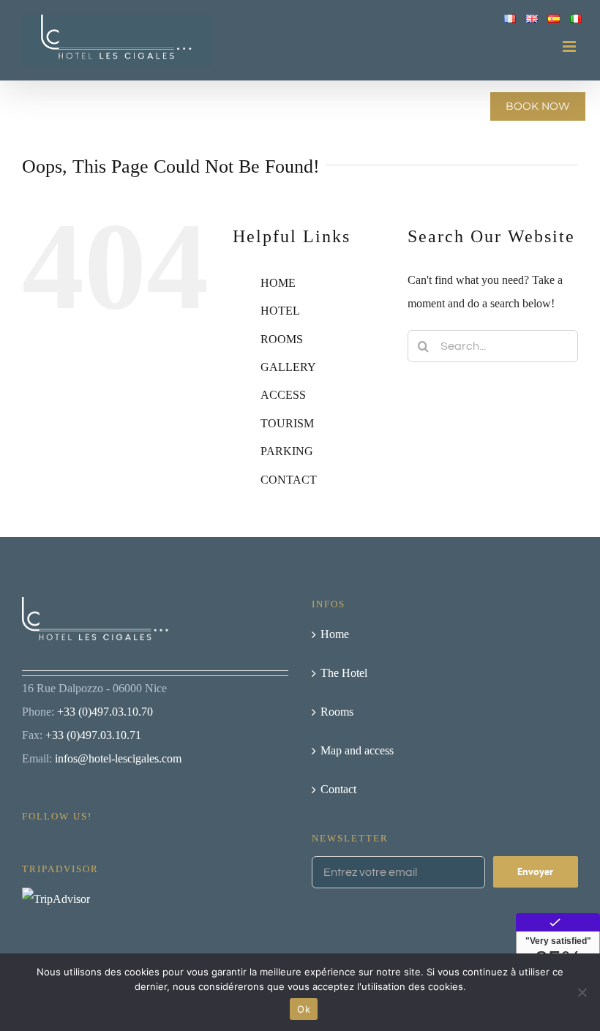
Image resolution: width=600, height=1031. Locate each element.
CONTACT (288, 479)
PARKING (286, 451)
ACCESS (283, 395)
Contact (338, 789)
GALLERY (288, 367)
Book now (538, 106)
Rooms (336, 711)
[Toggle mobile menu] (570, 46)
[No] (581, 992)
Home (334, 634)
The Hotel (343, 673)
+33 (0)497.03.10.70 (105, 711)
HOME (278, 283)
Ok (303, 1009)
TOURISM (287, 423)
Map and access (357, 750)
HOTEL (280, 310)
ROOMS (281, 339)
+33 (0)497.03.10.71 (93, 735)
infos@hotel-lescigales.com (118, 758)
